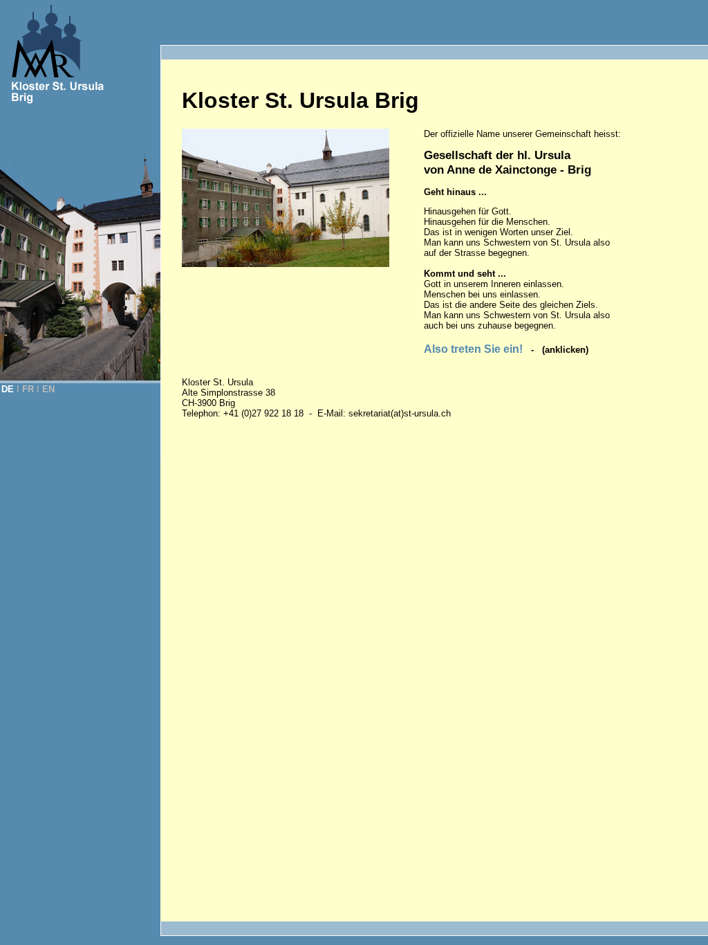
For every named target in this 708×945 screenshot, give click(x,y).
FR (28, 389)
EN (48, 389)
